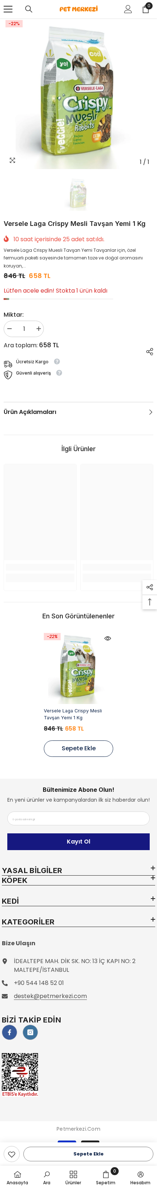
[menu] (8, 9)
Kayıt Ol (78, 841)
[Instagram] (30, 1032)
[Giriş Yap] (128, 9)
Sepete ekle (88, 1154)
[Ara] (28, 9)
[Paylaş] (147, 350)
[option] (78, 93)
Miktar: (14, 314)
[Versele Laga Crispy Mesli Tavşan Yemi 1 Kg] (78, 667)
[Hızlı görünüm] (107, 638)
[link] (12, 1154)
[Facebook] (9, 1032)
